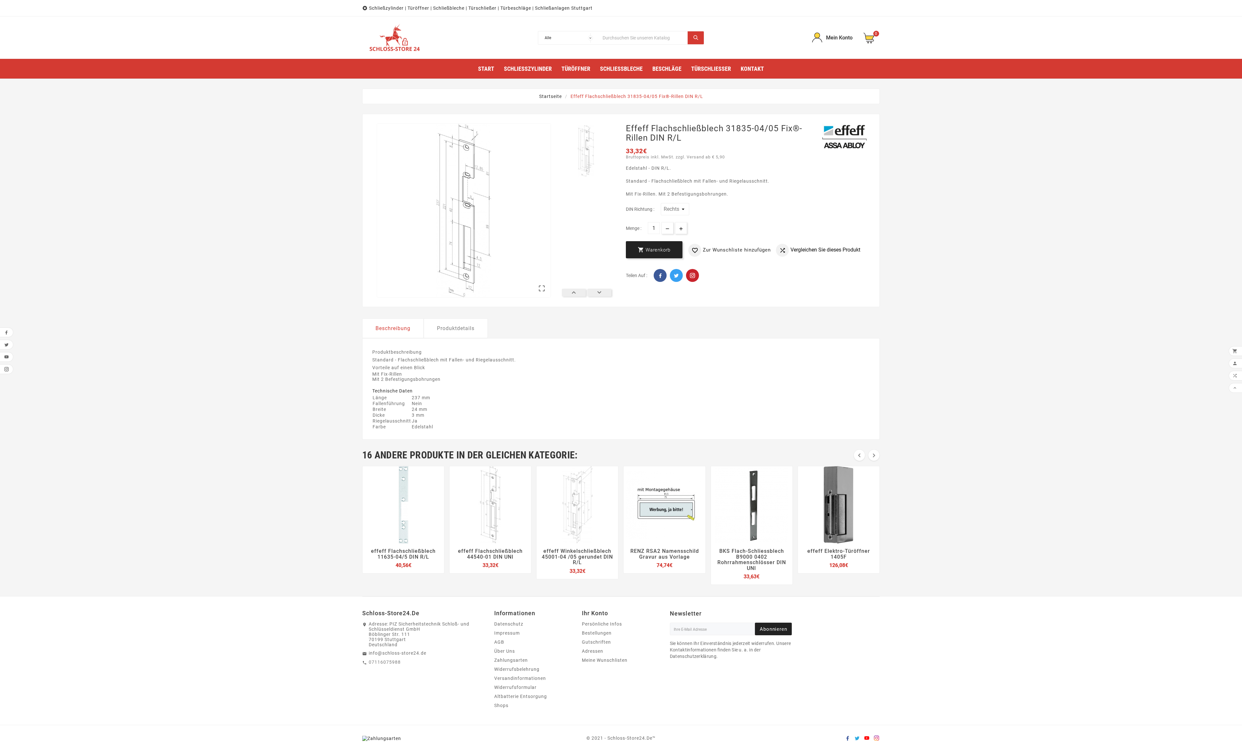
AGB (499, 642)
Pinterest (692, 275)
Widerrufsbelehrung (516, 669)
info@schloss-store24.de (397, 653)
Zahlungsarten (511, 660)
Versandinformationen (520, 678)
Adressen (592, 651)
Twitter (676, 275)
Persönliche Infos (602, 624)
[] (696, 37)
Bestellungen (597, 633)
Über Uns (504, 651)
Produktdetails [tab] (455, 328)
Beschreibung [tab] (393, 328)
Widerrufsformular (515, 687)
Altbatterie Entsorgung (520, 696)
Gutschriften (596, 642)
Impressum (507, 633)
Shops (501, 705)
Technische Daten (392, 390)
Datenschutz (508, 624)
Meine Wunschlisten (604, 660)
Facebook (660, 275)
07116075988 (385, 662)
